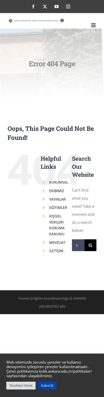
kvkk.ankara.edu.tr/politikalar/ (65, 371)
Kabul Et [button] (47, 385)
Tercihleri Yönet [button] (21, 385)
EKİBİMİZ (56, 190)
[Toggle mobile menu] (93, 25)
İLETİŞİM (56, 250)
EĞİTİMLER (58, 207)
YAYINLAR (57, 199)
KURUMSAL (58, 182)
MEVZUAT (57, 242)
